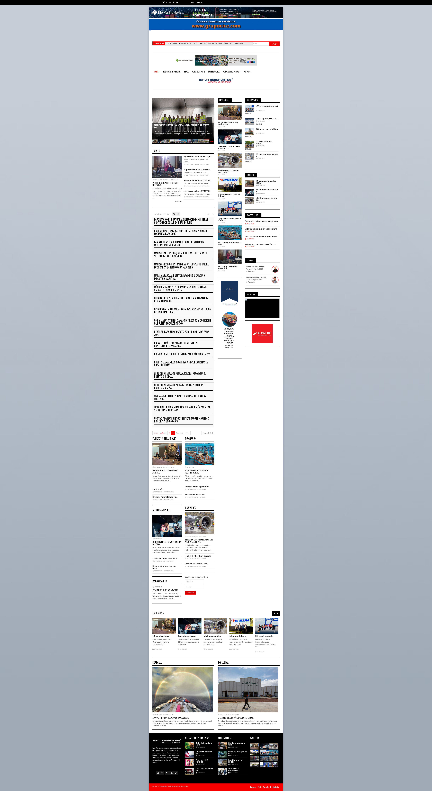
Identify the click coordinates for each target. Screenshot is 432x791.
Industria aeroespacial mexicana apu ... (266, 199)
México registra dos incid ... (156, 636)
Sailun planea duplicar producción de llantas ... (229, 195)
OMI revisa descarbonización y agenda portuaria (261, 229)
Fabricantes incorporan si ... (233, 636)
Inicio (156, 433)
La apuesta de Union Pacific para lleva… (197, 170)
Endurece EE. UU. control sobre (204, 752)
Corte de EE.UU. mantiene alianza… (196, 564)
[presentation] (274, 613)
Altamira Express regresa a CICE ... (267, 119)
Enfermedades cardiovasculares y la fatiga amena (261, 221)
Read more (178, 201)
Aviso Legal (267, 787)
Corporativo (251, 271)
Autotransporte (198, 72)
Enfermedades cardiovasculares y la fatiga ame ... (229, 147)
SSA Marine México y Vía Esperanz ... (264, 143)
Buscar (275, 44)
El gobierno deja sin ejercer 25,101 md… (197, 180)
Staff (259, 787)
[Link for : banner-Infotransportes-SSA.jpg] (216, 12)
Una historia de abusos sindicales (255, 266)
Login (192, 3)
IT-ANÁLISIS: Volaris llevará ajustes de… (198, 556)
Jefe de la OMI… (157, 489)
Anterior (163, 433)
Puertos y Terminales (171, 72)
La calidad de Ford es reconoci (235, 761)
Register (199, 3)
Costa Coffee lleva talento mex (204, 769)
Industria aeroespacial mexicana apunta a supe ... (228, 171)
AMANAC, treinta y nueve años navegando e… (171, 718)
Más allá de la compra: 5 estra (236, 744)
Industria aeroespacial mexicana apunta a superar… (199, 541)
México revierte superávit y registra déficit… (196, 472)
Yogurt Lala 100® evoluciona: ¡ (202, 761)
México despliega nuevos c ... (207, 636)
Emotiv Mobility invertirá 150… (195, 495)
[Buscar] (174, 214)
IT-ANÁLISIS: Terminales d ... (181, 636)
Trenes (186, 72)
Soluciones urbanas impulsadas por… (197, 487)
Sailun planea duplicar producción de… (165, 558)
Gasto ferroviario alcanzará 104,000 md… (197, 191)
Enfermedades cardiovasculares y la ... (267, 190)
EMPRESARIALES (214, 72)
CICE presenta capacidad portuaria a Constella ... (229, 219)
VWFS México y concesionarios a (234, 769)
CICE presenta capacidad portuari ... (267, 107)
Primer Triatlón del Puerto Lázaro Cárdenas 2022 (182, 354)
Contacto (276, 787)
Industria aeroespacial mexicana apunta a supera (261, 237)
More (211, 141)
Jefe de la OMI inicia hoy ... (258, 636)
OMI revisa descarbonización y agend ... (266, 182)
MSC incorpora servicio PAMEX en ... (267, 130)
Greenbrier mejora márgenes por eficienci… (236, 718)
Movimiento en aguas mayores (165, 590)
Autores (247, 72)
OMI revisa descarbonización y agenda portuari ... (228, 123)
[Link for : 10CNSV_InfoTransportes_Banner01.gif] (216, 35)
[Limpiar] (178, 214)
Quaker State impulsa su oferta (204, 744)
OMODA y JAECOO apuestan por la (237, 752)
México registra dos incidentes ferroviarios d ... (228, 267)
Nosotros (253, 787)
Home (156, 72)
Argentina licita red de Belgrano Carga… (197, 156)
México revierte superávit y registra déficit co (260, 244)
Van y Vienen (251, 282)
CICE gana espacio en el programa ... (267, 155)
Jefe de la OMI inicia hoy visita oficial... (256, 277)
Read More (248, 114)
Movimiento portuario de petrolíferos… (165, 497)
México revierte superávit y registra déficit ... (229, 243)
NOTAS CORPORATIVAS (231, 72)
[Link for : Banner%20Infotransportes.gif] (216, 24)
